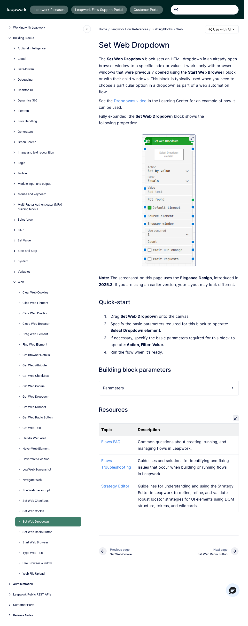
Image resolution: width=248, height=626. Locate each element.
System (23, 261)
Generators (25, 131)
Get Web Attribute (35, 365)
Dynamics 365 (27, 100)
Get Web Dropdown (36, 396)
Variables (24, 271)
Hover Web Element (36, 448)
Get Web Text (32, 428)
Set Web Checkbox (35, 500)
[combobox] (204, 9)
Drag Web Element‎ (35, 334)
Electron (23, 111)
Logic (21, 163)
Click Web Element (35, 303)
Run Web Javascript (36, 490)
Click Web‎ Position (35, 313)
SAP (20, 230)
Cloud (21, 59)
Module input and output (34, 183)
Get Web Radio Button (38, 417)
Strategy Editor (115, 486)
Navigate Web (32, 480)
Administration (23, 584)
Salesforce (25, 219)
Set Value (24, 240)
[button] (233, 590)
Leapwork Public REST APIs (32, 594)
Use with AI (222, 29)
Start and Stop (27, 251)
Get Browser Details (36, 355)
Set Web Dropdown (36, 521)
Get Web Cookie (34, 386)
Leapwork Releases (49, 10)
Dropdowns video (130, 100)
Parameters (113, 388)
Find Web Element (35, 344)
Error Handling (27, 121)
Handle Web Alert (34, 438)
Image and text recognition (36, 152)
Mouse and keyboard (32, 194)
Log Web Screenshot (37, 469)
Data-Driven (26, 69)
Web (21, 282)
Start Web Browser (35, 542)
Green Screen (27, 142)
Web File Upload (34, 573)
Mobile (22, 173)
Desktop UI (25, 90)
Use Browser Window (37, 563)
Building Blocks (23, 38)
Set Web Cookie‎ (33, 511)
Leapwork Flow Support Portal (99, 10)
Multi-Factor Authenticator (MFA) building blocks (40, 207)
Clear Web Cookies (35, 292)
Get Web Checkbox (36, 376)
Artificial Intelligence (32, 48)
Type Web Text (33, 553)
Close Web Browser (36, 323)
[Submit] (176, 10)
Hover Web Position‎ (36, 459)
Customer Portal (146, 10)
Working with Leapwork (29, 27)
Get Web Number (34, 407)
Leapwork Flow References (129, 29)
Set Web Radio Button (37, 532)
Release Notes (23, 615)
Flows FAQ (110, 441)
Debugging (25, 79)
